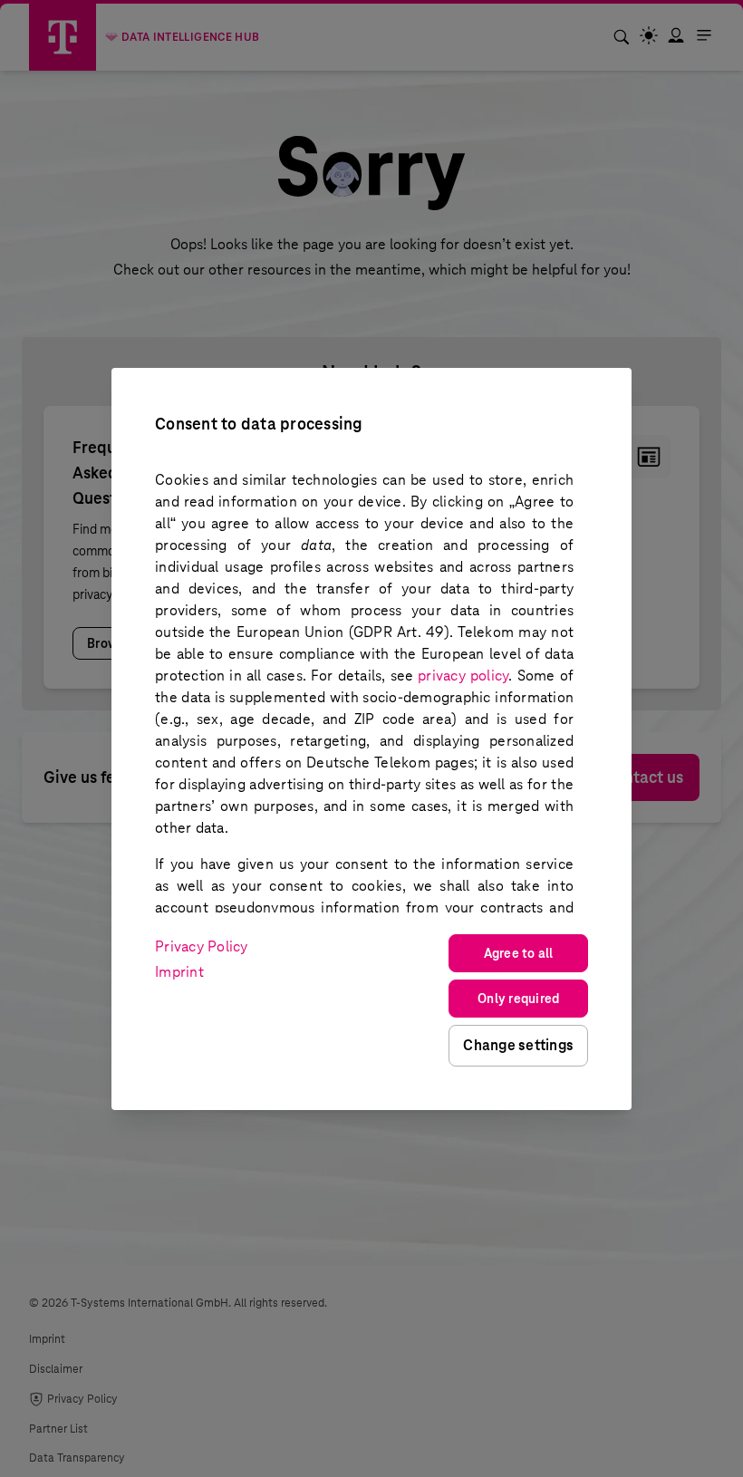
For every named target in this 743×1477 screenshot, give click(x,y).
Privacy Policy (201, 946)
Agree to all (519, 953)
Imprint (179, 971)
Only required (518, 998)
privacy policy (463, 675)
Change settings (518, 1045)
